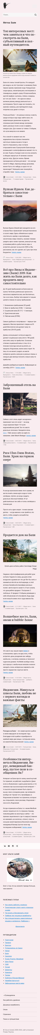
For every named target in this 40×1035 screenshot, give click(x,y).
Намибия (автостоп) (12, 981)
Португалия (9, 940)
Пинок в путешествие (11, 1019)
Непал (7, 951)
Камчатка (8, 972)
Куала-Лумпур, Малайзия (14, 959)
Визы (20, 375)
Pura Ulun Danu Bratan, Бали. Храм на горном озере (19, 456)
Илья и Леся (9, 257)
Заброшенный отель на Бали (19, 386)
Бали (34, 177)
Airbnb (25, 651)
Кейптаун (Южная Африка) (14, 978)
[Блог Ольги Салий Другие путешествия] (7, 5)
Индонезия (19, 525)
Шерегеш (8, 970)
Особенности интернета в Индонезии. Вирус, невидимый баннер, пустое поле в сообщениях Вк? (19, 766)
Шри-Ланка (9, 962)
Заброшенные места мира (14, 983)
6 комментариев (17, 836)
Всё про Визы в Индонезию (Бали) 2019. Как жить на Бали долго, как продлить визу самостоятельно (20, 276)
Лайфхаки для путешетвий (24, 259)
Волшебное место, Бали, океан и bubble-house (20, 618)
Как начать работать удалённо (16, 905)
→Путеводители (9, 995)
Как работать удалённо (11, 1000)
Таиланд (8, 943)
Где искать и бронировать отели (16, 913)
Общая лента (27, 257)
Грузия (7, 967)
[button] (34, 6)
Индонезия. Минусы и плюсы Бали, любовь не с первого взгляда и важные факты (19, 695)
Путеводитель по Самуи (13, 948)
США (6, 964)
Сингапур (8, 956)
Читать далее (20, 172)
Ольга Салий (9, 177)
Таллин (7, 975)
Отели (5, 1010)
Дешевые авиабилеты (11, 1005)
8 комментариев (25, 749)
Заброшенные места (9, 443)
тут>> (5, 433)
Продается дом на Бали (19, 535)
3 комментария (21, 443)
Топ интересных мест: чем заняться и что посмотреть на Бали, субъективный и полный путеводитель (19, 37)
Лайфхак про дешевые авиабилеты (18, 916)
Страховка (7, 1014)
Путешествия (27, 177)
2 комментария (9, 608)
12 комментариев (29, 375)
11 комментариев (18, 179)
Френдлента (6, 259)
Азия (13, 375)
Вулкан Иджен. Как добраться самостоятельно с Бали (19, 192)
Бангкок (8, 945)
